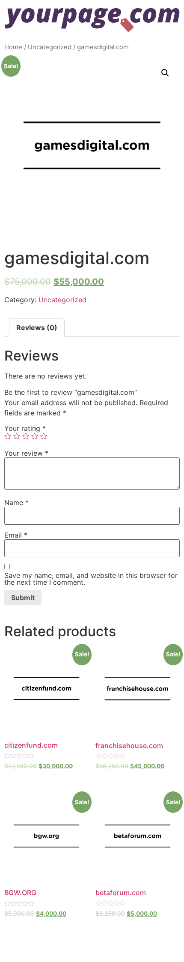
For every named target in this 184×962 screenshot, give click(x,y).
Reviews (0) (36, 327)
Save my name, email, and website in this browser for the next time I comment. (91, 579)
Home (13, 47)
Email (15, 535)
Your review (26, 453)
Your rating (25, 428)
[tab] (37, 328)
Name (16, 502)
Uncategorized (49, 47)
